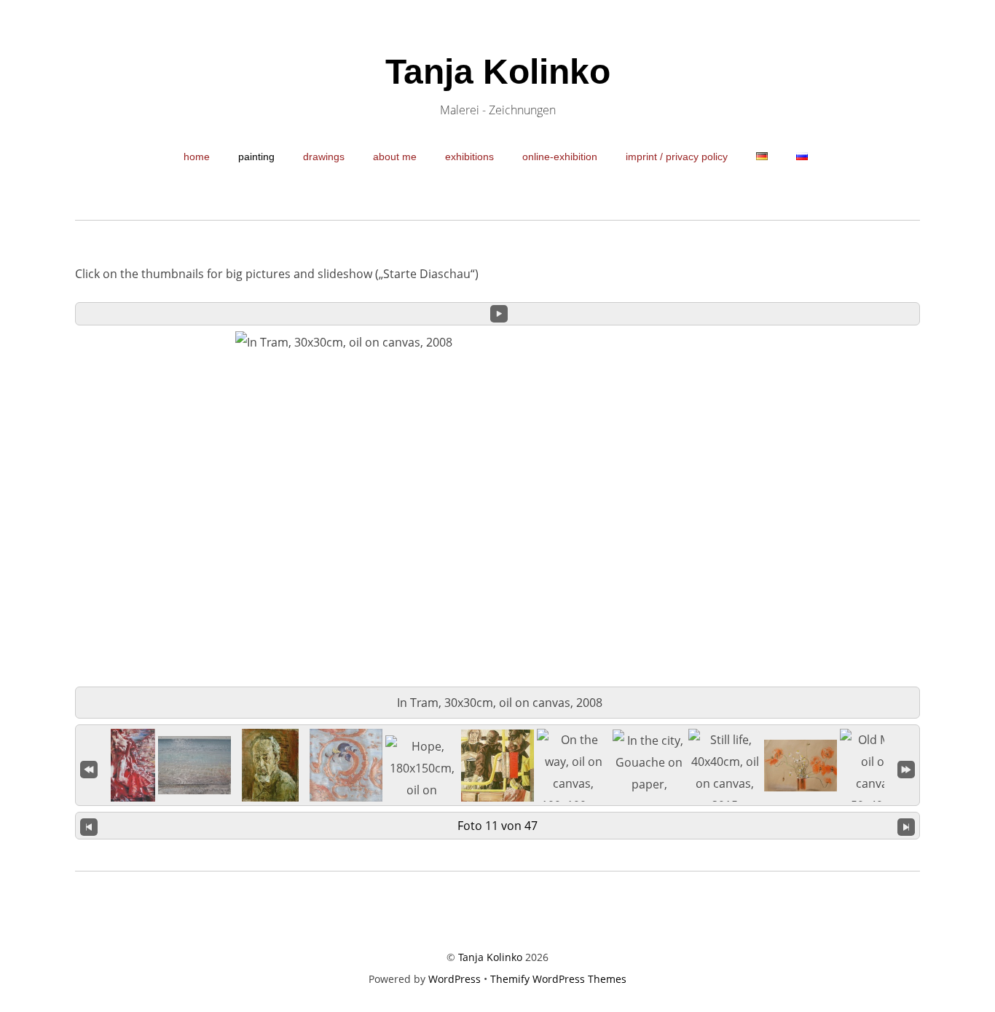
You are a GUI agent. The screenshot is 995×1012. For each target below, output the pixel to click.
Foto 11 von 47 (497, 826)
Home (197, 156)
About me (395, 156)
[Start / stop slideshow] (499, 314)
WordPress (454, 979)
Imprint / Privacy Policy (677, 156)
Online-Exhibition (559, 156)
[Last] (906, 767)
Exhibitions (469, 156)
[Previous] (89, 826)
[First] (89, 767)
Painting (256, 156)
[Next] (906, 826)
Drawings (324, 156)
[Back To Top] (497, 910)
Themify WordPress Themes (558, 979)
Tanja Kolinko (490, 957)
